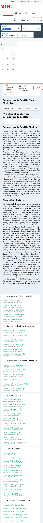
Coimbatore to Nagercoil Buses (14, 521)
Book (38, 88)
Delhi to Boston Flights (11, 418)
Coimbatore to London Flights (14, 374)
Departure (5, 33)
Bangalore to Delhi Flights (12, 453)
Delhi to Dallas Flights (11, 437)
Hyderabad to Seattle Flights (13, 315)
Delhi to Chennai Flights (12, 489)
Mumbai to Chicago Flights (13, 428)
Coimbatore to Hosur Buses (13, 511)
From (4, 26)
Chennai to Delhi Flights (12, 494)
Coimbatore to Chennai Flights (14, 354)
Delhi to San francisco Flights (14, 404)
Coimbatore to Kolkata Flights (14, 345)
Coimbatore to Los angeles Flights (16, 384)
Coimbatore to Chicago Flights (14, 370)
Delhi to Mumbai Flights (12, 466)
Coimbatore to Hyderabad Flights (15, 335)
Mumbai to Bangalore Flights (14, 484)
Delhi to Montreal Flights (12, 433)
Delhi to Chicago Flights (12, 414)
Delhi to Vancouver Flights (12, 409)
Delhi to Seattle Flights (11, 301)
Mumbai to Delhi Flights (12, 461)
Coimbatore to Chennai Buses (14, 505)
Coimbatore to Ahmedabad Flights (15, 349)
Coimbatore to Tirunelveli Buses (15, 518)
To (23, 26)
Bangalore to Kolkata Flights (13, 475)
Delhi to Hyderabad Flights (13, 470)
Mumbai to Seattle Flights (12, 305)
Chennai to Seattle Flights (12, 319)
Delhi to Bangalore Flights (12, 458)
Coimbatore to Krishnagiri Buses (15, 514)
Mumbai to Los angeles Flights (14, 442)
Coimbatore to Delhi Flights (13, 340)
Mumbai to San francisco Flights (15, 423)
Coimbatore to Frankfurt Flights (14, 389)
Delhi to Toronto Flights (12, 400)
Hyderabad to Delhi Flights (13, 480)
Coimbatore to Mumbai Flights (14, 330)
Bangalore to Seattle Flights (13, 310)
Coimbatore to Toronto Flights (14, 365)
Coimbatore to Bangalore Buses (15, 508)
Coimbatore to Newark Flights (14, 379)
